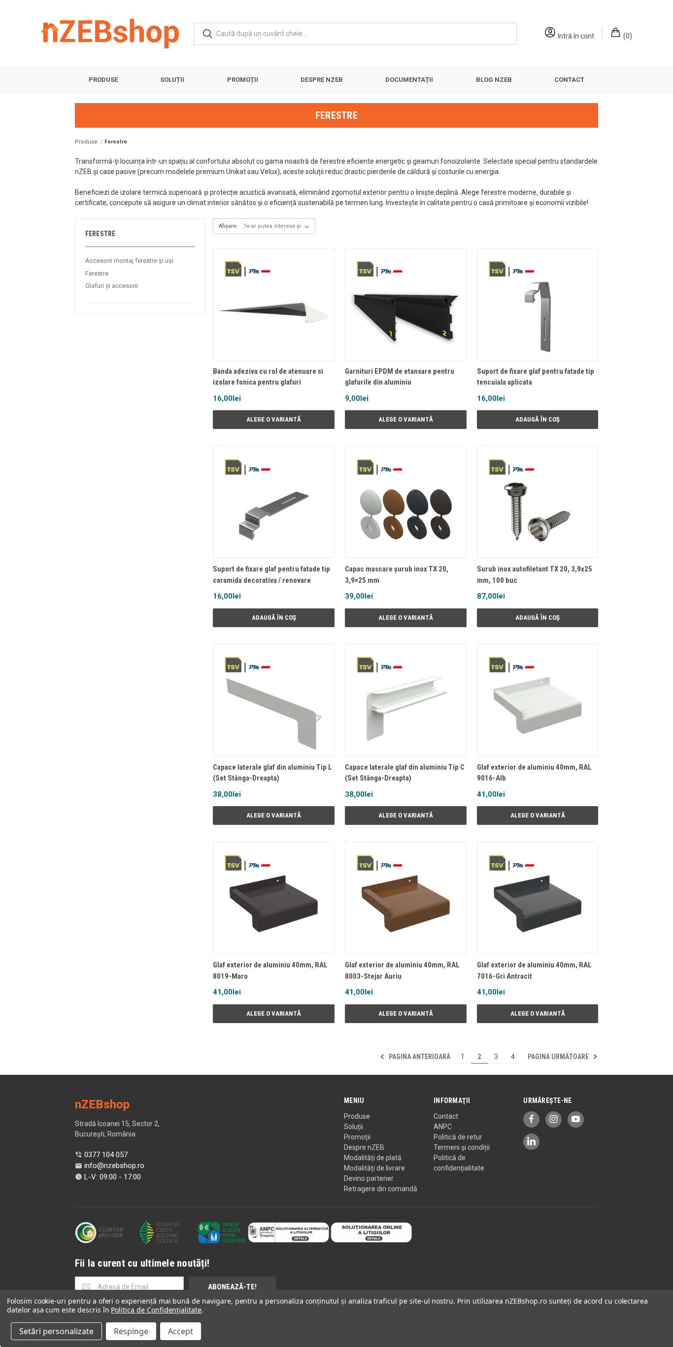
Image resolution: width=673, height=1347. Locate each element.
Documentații (409, 79)
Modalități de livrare (374, 1168)
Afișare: (228, 226)
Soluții (172, 79)
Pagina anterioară (418, 1057)
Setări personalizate (56, 1331)
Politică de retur (458, 1137)
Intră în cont (576, 36)
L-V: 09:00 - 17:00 (112, 1176)
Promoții (242, 79)
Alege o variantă (273, 419)
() (627, 36)
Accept (180, 1331)
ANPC (443, 1127)
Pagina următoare (559, 1057)
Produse (103, 79)
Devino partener (369, 1178)
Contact (569, 79)
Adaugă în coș (537, 419)
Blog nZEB (494, 79)
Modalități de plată (373, 1158)
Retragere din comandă (380, 1189)
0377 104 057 (106, 1154)
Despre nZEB (322, 79)
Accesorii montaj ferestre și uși (129, 260)
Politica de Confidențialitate (156, 1309)
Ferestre (96, 273)
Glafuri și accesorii (111, 285)
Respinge (131, 1331)
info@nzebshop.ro (114, 1165)
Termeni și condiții (462, 1147)
